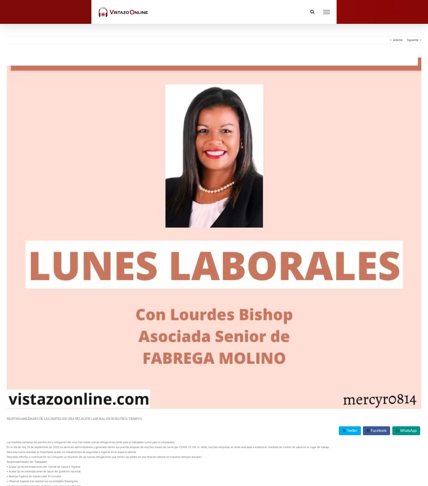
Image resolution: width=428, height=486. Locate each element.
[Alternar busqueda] (312, 12)
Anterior (398, 40)
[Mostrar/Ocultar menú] (326, 12)
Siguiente (412, 40)
